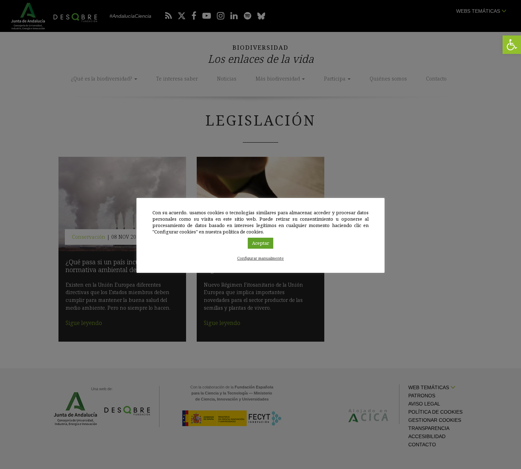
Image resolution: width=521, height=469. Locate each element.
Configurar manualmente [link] (260, 258)
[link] (512, 44)
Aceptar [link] (260, 243)
